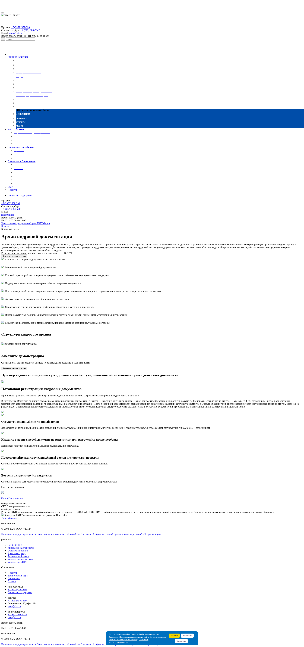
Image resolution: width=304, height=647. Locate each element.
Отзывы (12, 581)
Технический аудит (18, 575)
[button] (13, 57)
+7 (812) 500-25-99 (30, 30)
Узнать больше (9, 518)
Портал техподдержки (20, 592)
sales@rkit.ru (15, 33)
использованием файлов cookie (123, 639)
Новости (12, 572)
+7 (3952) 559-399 (20, 27)
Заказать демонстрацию (14, 256)
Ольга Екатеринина (12, 498)
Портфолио (14, 578)
